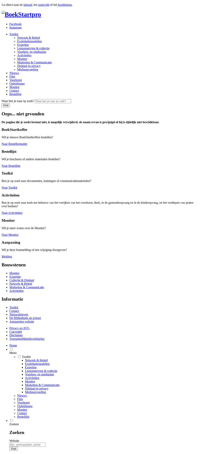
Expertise (23, 44)
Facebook (15, 24)
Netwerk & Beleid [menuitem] (36, 360)
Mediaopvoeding (27, 69)
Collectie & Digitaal (21, 280)
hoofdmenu (65, 4)
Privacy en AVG (19, 328)
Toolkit (13, 34)
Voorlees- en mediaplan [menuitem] (39, 374)
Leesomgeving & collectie (33, 48)
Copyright (15, 331)
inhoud (27, 4)
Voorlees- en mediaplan (31, 51)
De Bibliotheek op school (25, 318)
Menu (13, 353)
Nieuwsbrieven (18, 314)
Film (12, 76)
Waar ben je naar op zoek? (18, 101)
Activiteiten (24, 55)
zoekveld (43, 4)
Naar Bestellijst (11, 165)
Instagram (15, 27)
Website (14, 440)
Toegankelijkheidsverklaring (26, 338)
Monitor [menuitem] (30, 381)
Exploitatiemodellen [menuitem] (37, 363)
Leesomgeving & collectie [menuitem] (41, 371)
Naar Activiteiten (12, 212)
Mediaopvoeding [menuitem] (35, 392)
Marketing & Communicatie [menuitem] (42, 385)
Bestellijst (15, 94)
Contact (14, 90)
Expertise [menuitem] (31, 367)
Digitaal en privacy (29, 66)
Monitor (22, 59)
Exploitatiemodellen (29, 41)
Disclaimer (16, 335)
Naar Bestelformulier (14, 144)
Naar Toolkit (9, 187)
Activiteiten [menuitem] (32, 378)
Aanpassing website (21, 321)
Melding (7, 256)
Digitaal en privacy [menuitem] (36, 388)
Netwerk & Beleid (28, 37)
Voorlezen (15, 80)
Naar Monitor (10, 234)
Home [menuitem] (13, 345)
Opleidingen (17, 83)
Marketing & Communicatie (34, 62)
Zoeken (14, 424)
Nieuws (14, 73)
